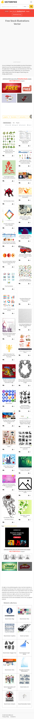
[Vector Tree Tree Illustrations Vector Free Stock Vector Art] (9, 140)
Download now (17, 14)
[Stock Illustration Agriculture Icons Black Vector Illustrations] (25, 397)
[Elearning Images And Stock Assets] (25, 484)
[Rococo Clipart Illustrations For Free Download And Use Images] (25, 369)
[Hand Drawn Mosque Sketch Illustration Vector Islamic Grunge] (9, 325)
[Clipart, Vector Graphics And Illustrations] (25, 191)
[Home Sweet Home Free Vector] (25, 342)
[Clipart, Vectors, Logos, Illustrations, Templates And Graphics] (25, 210)
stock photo (22, 117)
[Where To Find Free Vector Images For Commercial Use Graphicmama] (9, 479)
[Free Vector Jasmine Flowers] (25, 507)
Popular (17, 122)
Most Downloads (7, 122)
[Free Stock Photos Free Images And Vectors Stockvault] (25, 292)
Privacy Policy (5, 716)
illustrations (14, 526)
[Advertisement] (17, 44)
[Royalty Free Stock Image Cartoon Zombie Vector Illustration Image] (9, 371)
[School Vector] (9, 396)
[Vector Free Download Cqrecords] (25, 438)
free (5, 526)
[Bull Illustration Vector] (9, 193)
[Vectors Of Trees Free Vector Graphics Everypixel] (25, 461)
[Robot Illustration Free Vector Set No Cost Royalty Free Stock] (9, 348)
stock (8, 526)
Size (14, 122)
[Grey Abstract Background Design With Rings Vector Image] (25, 316)
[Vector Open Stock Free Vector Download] (9, 459)
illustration (14, 117)
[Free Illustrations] (9, 278)
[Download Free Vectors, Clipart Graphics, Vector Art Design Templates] (25, 230)
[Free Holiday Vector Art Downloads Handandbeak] (25, 271)
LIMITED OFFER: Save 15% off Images (17, 79)
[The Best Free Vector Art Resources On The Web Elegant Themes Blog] (25, 418)
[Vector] (9, 437)
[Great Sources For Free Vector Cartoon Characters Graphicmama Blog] (25, 154)
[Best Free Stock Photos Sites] (25, 175)
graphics (6, 117)
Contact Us (12, 716)
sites (29, 117)
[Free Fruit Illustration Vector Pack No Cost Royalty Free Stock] (9, 255)
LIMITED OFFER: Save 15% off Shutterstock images (17, 549)
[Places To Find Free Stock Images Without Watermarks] (25, 135)
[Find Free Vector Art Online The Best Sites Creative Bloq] (9, 237)
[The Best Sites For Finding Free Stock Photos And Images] (9, 415)
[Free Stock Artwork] (9, 506)
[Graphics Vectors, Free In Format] (9, 301)
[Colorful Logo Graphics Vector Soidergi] (9, 215)
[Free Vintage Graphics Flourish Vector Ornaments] (9, 167)
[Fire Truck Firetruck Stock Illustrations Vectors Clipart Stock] (25, 249)
